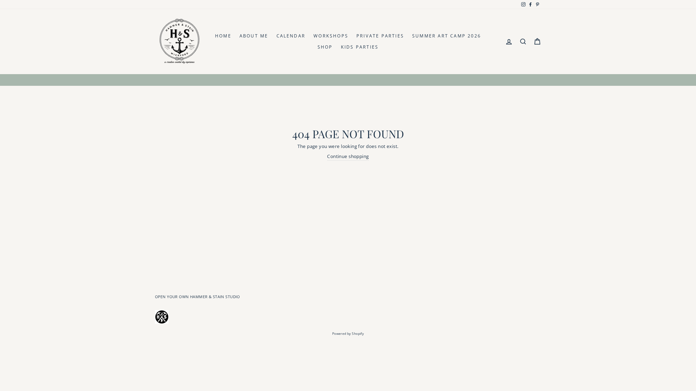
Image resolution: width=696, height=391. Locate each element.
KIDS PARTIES (359, 47)
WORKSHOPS (330, 36)
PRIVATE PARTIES (380, 36)
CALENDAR (291, 36)
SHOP (325, 47)
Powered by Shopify (348, 333)
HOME (223, 36)
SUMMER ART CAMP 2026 (446, 36)
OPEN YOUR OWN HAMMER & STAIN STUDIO (197, 296)
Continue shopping (348, 156)
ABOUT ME (254, 36)
